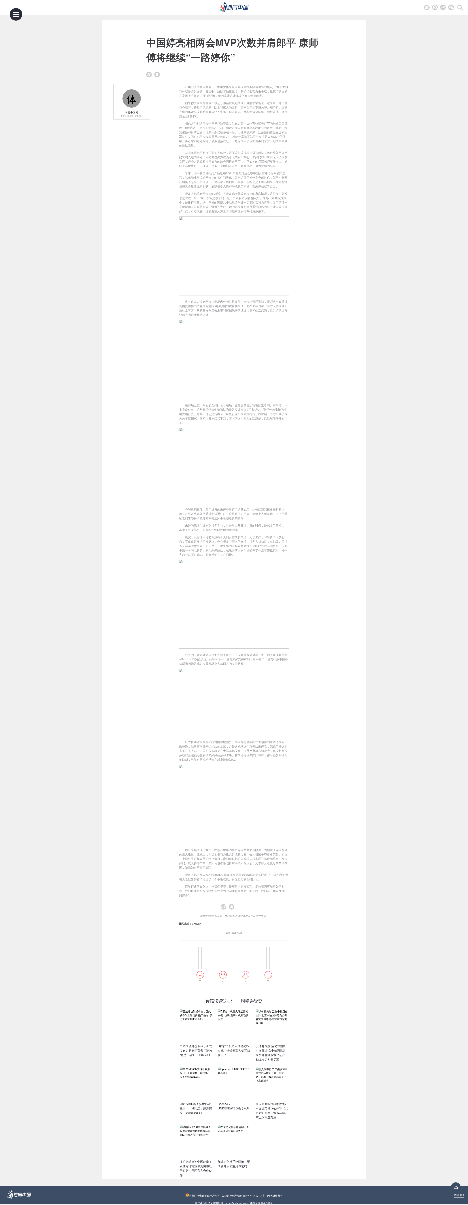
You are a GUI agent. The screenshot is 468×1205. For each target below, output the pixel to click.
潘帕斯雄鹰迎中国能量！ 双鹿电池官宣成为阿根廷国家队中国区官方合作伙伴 (196, 1168)
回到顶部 (459, 1195)
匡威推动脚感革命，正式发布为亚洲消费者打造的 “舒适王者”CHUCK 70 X (196, 1050)
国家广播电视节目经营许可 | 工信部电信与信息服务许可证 (222, 1195)
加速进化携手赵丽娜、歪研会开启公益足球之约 (234, 1164)
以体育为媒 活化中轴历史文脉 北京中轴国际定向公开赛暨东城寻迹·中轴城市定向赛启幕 (271, 1053)
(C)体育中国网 (264, 1195)
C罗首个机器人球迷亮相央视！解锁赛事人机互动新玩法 (234, 1050)
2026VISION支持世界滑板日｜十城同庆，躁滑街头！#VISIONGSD (196, 1108)
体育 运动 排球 (234, 933)
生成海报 (242, 908)
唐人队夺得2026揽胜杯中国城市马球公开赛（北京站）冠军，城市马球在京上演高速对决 (272, 1110)
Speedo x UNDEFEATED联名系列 (234, 1106)
